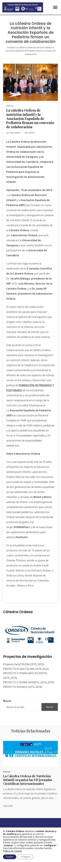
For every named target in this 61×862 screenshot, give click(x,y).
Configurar (25, 856)
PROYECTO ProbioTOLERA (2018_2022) (26, 669)
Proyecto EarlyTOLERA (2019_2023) (23, 664)
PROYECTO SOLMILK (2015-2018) (22, 687)
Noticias (9, 105)
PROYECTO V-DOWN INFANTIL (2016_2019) (28, 682)
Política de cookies (12, 850)
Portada (10, 47)
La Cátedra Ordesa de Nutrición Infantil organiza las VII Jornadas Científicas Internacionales (27, 780)
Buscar (7, 701)
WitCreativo (15, 132)
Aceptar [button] (9, 856)
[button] (55, 7)
